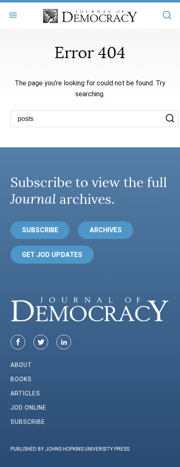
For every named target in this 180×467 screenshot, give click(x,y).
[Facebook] (17, 342)
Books (21, 379)
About (21, 365)
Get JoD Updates (52, 255)
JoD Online (28, 407)
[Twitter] (40, 342)
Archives (106, 230)
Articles (25, 393)
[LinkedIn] (64, 342)
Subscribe (40, 230)
